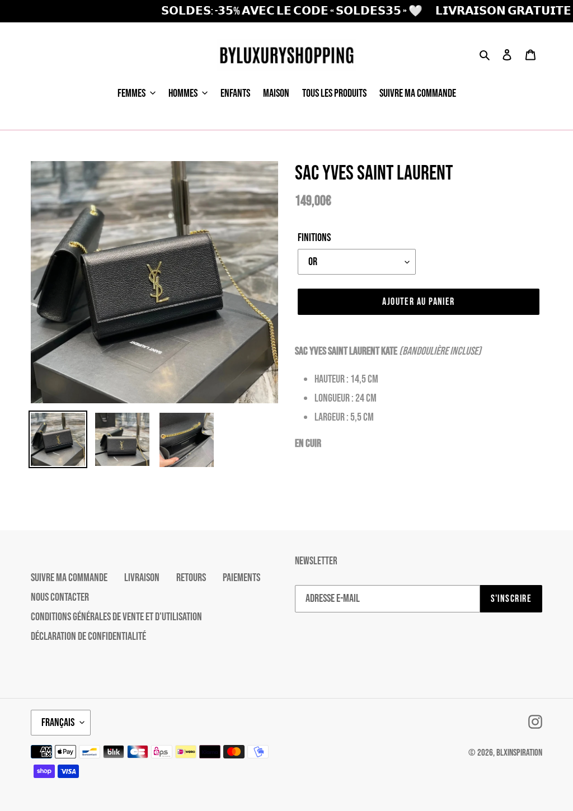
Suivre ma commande (69, 577)
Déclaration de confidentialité (88, 636)
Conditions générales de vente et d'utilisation (116, 617)
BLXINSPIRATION (519, 752)
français (57, 722)
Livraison (141, 577)
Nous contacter (60, 597)
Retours (191, 577)
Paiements (241, 577)
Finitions (314, 237)
